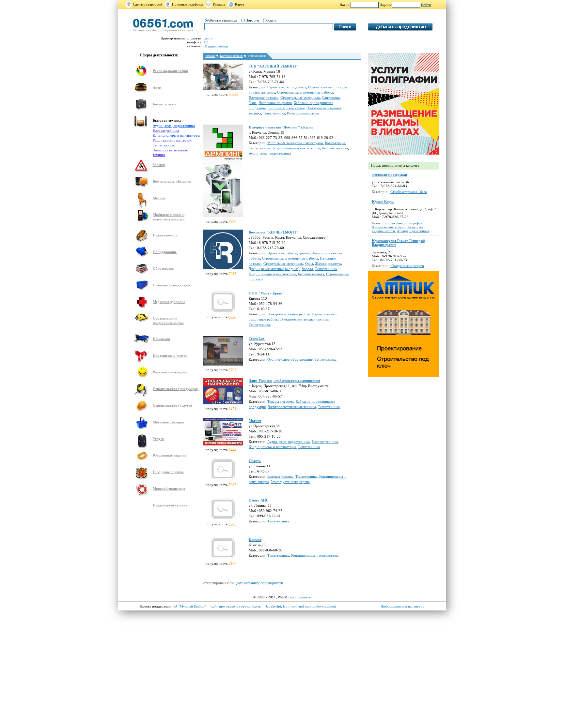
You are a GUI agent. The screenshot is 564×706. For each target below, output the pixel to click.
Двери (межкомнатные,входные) (274, 269)
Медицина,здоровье (169, 302)
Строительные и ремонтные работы (305, 92)
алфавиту (251, 583)
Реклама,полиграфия (170, 71)
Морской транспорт (169, 488)
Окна (253, 103)
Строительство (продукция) (175, 389)
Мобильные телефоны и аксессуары (295, 143)
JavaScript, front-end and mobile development (301, 606)
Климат (255, 540)
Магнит (255, 421)
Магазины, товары (168, 422)
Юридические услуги (388, 227)
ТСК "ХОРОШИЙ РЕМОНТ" (273, 66)
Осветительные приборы (327, 87)
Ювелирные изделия (169, 455)
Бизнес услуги (164, 104)
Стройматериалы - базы (286, 108)
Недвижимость (165, 235)
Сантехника (331, 97)
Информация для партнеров (402, 606)
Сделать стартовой (147, 4)
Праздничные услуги (170, 355)
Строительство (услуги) (172, 405)
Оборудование (165, 252)
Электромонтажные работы (288, 314)
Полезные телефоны (187, 4)
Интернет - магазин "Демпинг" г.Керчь (281, 127)
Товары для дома (262, 92)
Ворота (307, 269)
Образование (163, 268)
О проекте (303, 597)
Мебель (159, 198)
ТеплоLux (257, 338)
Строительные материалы (300, 97)
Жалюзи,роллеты (328, 263)
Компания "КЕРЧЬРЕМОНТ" (273, 232)
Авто (157, 87)
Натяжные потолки (263, 97)
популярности (271, 583)
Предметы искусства (170, 505)
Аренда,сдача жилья (413, 231)
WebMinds (286, 597)
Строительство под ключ (286, 87)
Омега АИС (259, 500)
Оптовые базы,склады (171, 285)
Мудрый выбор (216, 46)
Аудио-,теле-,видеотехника (174, 126)
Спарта (255, 461)
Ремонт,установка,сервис (172, 140)
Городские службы (168, 472)
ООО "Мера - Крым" (267, 293)
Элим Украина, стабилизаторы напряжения (284, 381)
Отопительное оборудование (290, 359)
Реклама (219, 4)
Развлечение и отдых (170, 372)
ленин (208, 38)
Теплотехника (164, 145)
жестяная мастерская (389, 174)
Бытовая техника (167, 120)
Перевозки (161, 339)
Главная (210, 56)
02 (206, 42)
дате (239, 583)
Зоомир (159, 165)
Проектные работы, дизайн (288, 253)
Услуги (158, 439)
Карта (239, 4)
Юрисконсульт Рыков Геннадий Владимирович (398, 243)
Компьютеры (335, 143)
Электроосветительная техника (304, 319)
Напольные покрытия (275, 103)
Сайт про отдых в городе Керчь (236, 606)
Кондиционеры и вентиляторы (176, 135)
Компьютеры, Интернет (172, 181)
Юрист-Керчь (383, 201)
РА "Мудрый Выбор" (189, 606)
